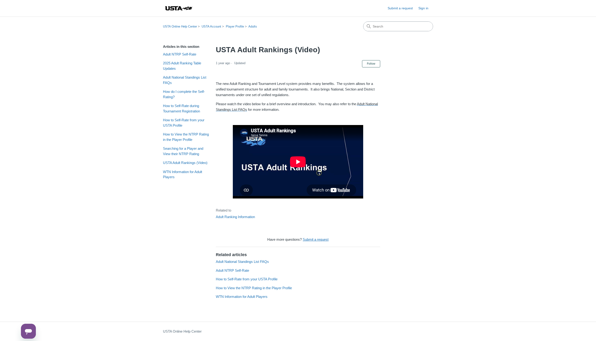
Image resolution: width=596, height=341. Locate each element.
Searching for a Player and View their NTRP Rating (183, 151)
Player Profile (235, 26)
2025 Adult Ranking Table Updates (182, 65)
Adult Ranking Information (235, 217)
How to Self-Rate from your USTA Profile (183, 122)
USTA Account (211, 26)
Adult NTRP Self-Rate (179, 54)
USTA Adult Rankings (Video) (185, 163)
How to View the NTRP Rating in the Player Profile (186, 137)
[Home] (178, 8)
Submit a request (400, 8)
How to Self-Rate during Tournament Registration (181, 108)
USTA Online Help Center (180, 26)
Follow (371, 63)
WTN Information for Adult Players (182, 174)
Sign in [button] (423, 8)
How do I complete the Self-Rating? (184, 94)
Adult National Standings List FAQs (184, 80)
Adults (252, 26)
